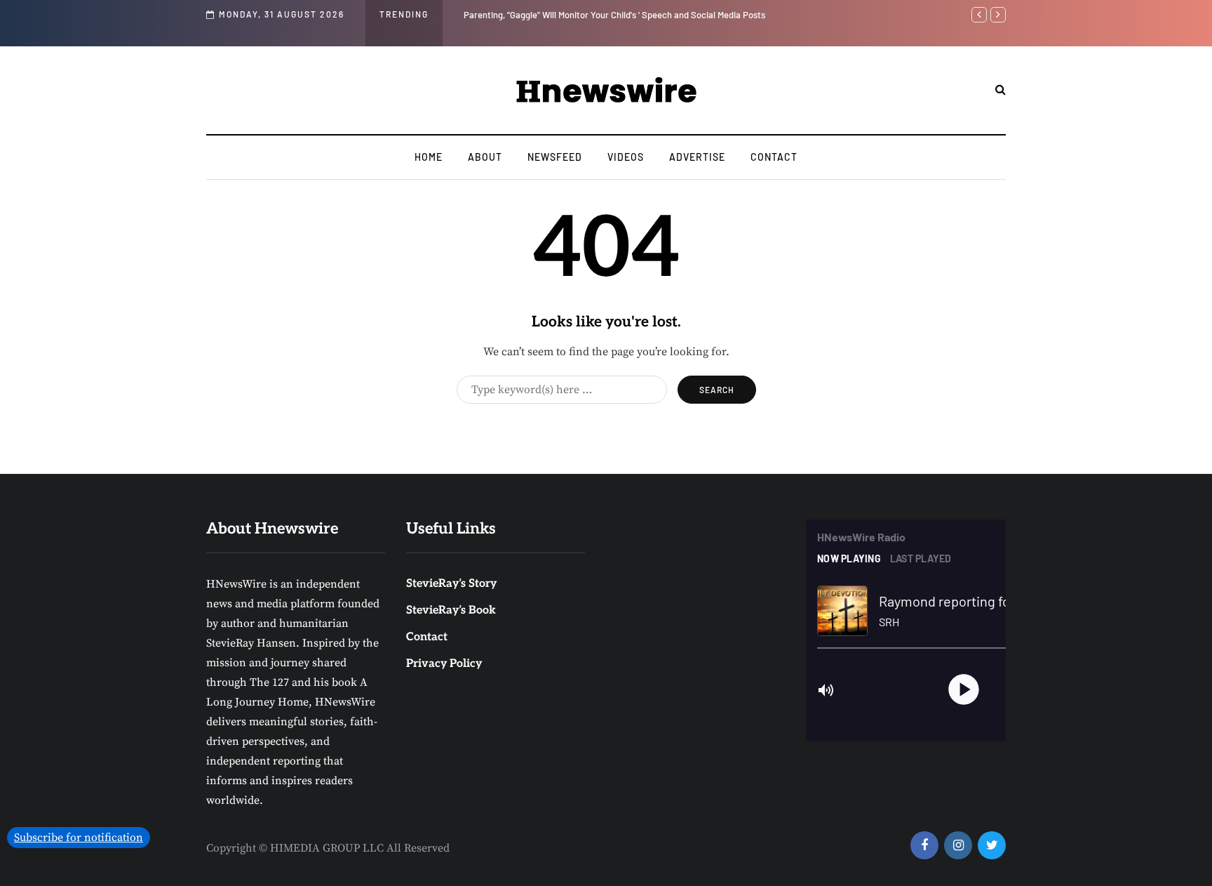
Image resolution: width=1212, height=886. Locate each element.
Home (429, 157)
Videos (625, 157)
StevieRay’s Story (451, 583)
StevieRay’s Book (451, 610)
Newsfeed (554, 157)
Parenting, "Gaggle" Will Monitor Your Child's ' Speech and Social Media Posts (614, 14)
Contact (773, 157)
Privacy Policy (444, 663)
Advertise (697, 157)
